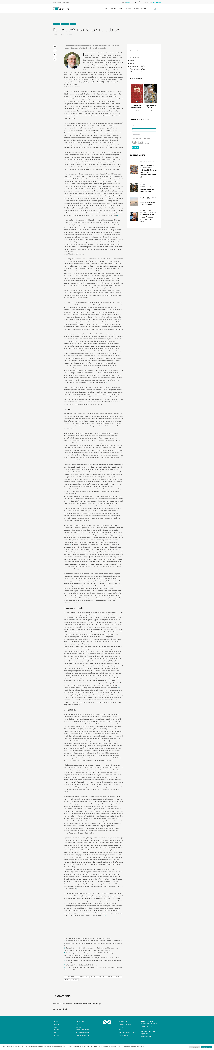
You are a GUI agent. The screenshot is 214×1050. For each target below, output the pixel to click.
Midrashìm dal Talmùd (137, 66)
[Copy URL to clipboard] (55, 59)
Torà (73, 24)
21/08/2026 (143, 212)
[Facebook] (105, 1022)
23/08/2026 (148, 183)
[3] (106, 382)
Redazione (143, 163)
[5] (74, 620)
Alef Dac (132, 63)
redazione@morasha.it (148, 1031)
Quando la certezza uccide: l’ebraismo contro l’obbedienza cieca (147, 218)
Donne (93, 976)
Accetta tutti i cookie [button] (206, 1047)
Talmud (74, 979)
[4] (70, 545)
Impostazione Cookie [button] (194, 1047)
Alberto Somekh (70, 976)
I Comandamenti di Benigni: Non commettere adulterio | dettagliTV (81, 1004)
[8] (105, 915)
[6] (118, 688)
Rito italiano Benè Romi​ (138, 69)
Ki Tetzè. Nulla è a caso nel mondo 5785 (148, 203)
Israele (57, 24)
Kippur (110, 976)
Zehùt (132, 60)
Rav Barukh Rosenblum (145, 199)
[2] (95, 312)
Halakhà (101, 976)
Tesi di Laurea (134, 58)
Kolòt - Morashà (138, 142)
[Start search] (160, 8)
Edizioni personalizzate (137, 72)
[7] (77, 889)
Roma (66, 979)
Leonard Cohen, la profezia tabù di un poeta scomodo (147, 189)
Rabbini (118, 976)
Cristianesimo (83, 976)
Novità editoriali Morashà (141, 144)
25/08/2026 (148, 161)
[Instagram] (109, 1022)
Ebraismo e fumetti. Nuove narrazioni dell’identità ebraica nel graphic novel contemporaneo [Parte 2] (148, 171)
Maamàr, (143, 211)
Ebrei (142, 161)
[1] (117, 215)
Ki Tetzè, (143, 197)
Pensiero (65, 24)
